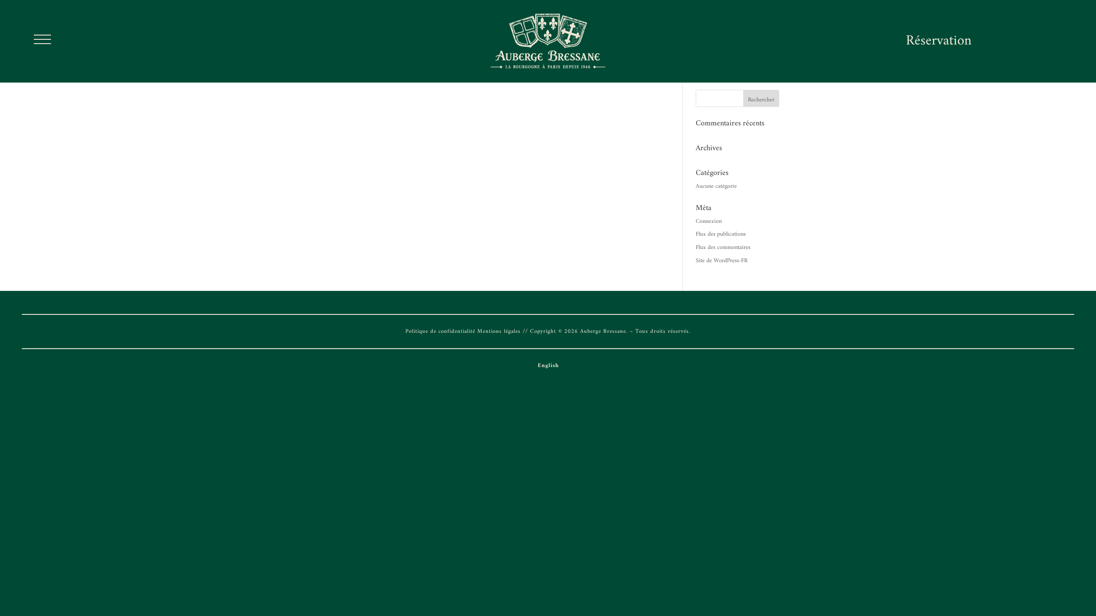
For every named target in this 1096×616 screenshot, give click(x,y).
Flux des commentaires (723, 247)
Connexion (709, 221)
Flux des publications (721, 234)
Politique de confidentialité (440, 331)
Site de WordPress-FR (722, 260)
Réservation (938, 41)
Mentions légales (499, 331)
